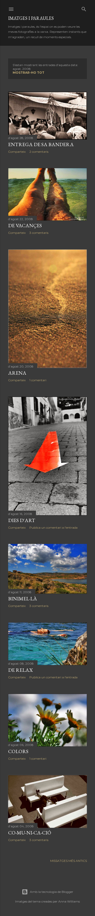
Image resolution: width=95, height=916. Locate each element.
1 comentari (37, 380)
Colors (18, 751)
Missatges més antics (68, 861)
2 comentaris (38, 152)
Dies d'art (21, 520)
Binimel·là (22, 598)
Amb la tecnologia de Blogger (51, 892)
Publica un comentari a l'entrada (53, 527)
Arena (17, 373)
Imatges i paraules (31, 18)
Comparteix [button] (17, 152)
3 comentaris (38, 233)
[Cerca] (84, 8)
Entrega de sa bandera (41, 144)
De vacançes (25, 225)
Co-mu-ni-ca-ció (29, 832)
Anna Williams (69, 901)
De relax (20, 670)
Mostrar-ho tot (28, 72)
